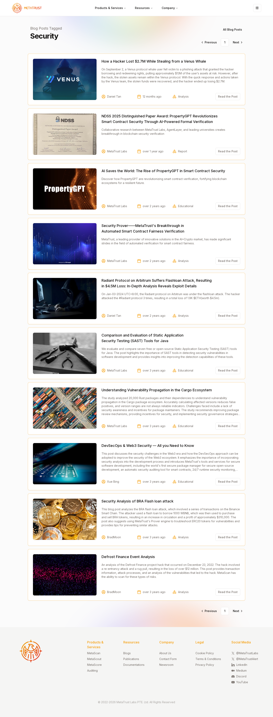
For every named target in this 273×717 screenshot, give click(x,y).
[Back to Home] (24, 8)
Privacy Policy (204, 664)
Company (168, 8)
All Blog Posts (232, 29)
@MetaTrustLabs (247, 653)
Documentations (133, 664)
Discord (241, 676)
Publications (131, 659)
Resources (142, 8)
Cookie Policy (204, 653)
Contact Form (168, 659)
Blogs (127, 653)
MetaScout (94, 659)
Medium (241, 670)
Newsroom (166, 664)
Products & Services (109, 8)
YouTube (242, 682)
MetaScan (93, 653)
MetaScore (94, 664)
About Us (165, 653)
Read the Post (228, 96)
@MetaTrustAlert (247, 659)
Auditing (92, 670)
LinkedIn (241, 664)
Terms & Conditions (208, 659)
